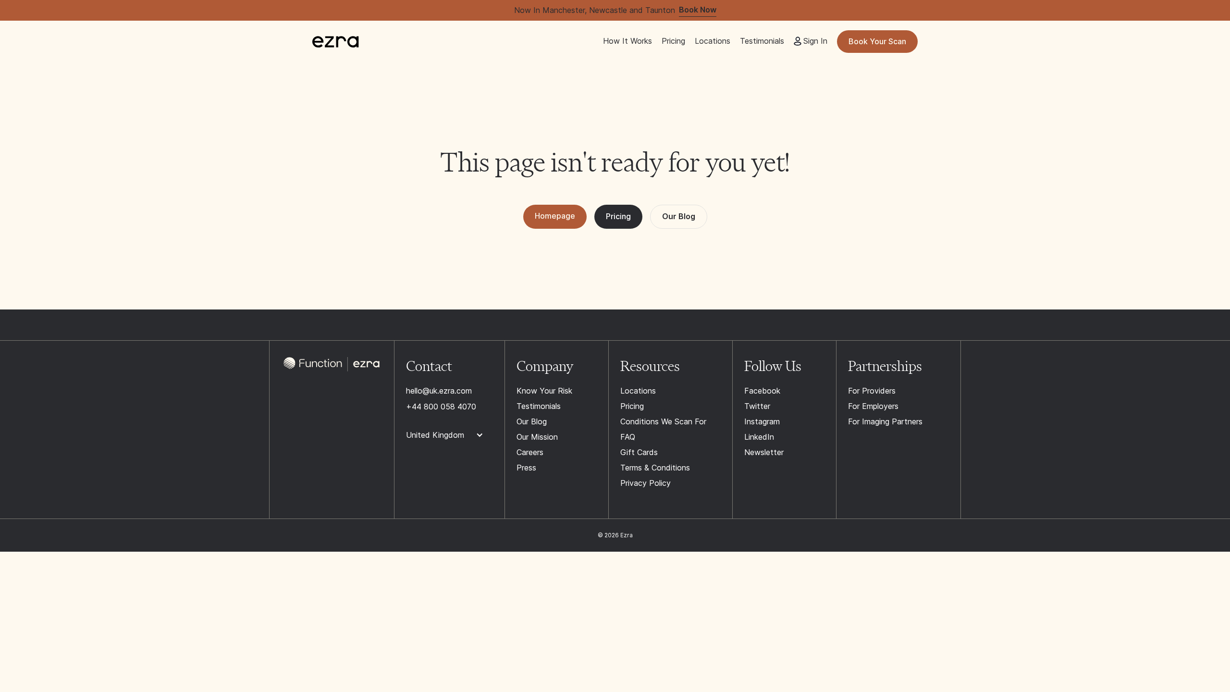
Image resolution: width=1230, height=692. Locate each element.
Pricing (618, 216)
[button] (449, 435)
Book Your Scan (877, 41)
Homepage (555, 216)
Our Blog (678, 216)
